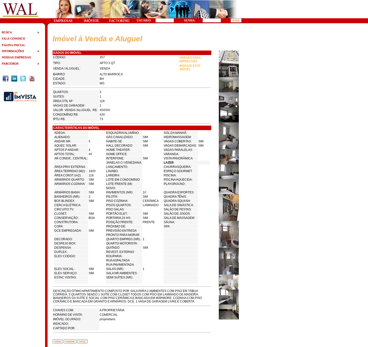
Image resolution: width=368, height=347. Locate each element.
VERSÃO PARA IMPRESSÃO (190, 59)
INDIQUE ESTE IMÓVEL (190, 67)
